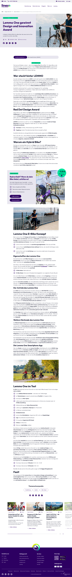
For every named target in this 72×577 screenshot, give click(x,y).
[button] (68, 1)
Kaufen (36, 490)
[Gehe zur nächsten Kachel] (63, 533)
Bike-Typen (44, 490)
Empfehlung (28, 490)
